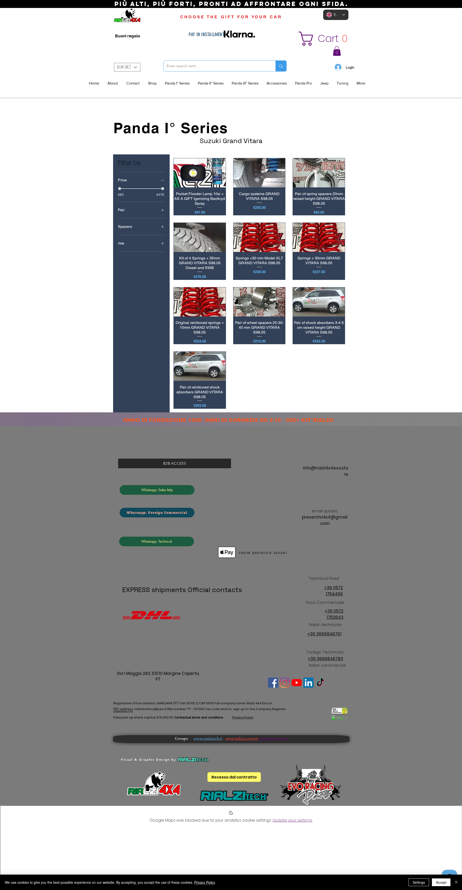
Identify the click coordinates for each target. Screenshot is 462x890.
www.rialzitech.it (208, 738)
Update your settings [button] (292, 820)
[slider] (119, 188)
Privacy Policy (204, 882)
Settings (419, 882)
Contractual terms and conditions (198, 717)
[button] (334, 39)
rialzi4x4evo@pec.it (151, 709)
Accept (441, 882)
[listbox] (127, 67)
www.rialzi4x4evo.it (241, 738)
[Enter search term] (281, 66)
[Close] (456, 882)
